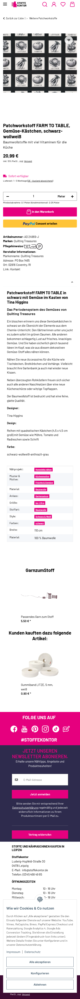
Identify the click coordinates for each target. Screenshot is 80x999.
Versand (28, 161)
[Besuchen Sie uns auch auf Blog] (66, 729)
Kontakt (15, 269)
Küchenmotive (42, 476)
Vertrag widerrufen (40, 834)
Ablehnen (40, 984)
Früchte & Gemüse (44, 482)
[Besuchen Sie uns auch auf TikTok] (56, 729)
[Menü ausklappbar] (5, 2)
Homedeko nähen (44, 469)
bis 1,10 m (40, 503)
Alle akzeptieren (40, 962)
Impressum (13, 951)
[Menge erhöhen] (72, 196)
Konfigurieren (40, 973)
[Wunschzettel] (63, 4)
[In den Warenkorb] (6, 31)
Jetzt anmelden (40, 794)
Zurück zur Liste (15, 18)
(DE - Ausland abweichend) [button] (40, 180)
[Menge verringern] (7, 196)
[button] (44, 4)
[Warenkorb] (72, 4)
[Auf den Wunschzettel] (68, 40)
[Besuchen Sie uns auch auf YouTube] (24, 729)
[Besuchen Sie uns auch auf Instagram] (45, 729)
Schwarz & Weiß (43, 516)
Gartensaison (42, 496)
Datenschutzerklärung (25, 807)
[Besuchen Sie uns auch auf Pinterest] (35, 729)
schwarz (40, 523)
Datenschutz (32, 951)
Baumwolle (41, 489)
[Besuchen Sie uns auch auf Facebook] (14, 729)
